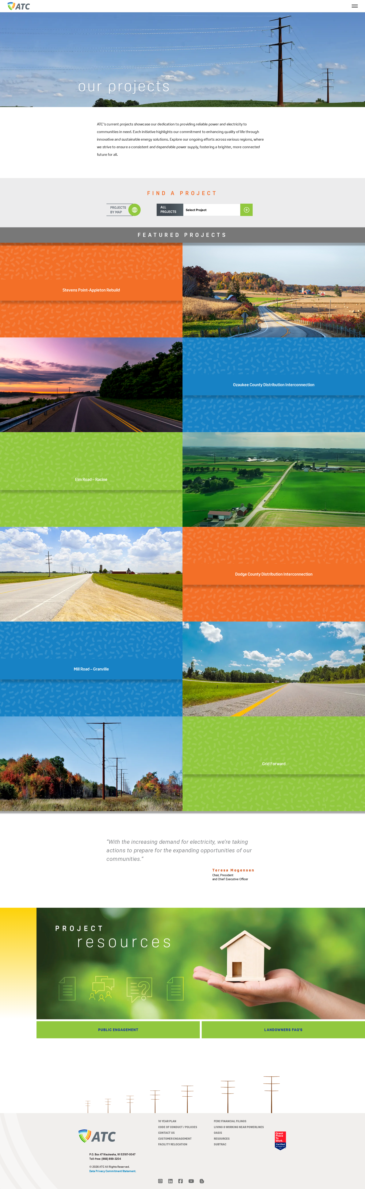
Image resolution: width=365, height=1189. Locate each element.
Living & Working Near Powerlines (239, 1127)
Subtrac (220, 1144)
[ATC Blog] (202, 1181)
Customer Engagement (175, 1138)
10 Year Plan (167, 1121)
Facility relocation (172, 1144)
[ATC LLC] (18, 6)
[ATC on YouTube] (191, 1181)
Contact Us (166, 1133)
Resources (222, 1138)
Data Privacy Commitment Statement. (112, 1171)
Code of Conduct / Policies (177, 1127)
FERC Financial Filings (230, 1121)
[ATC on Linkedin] (170, 1181)
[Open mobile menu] (355, 6)
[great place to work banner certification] (280, 1140)
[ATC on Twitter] (160, 1181)
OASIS (218, 1133)
